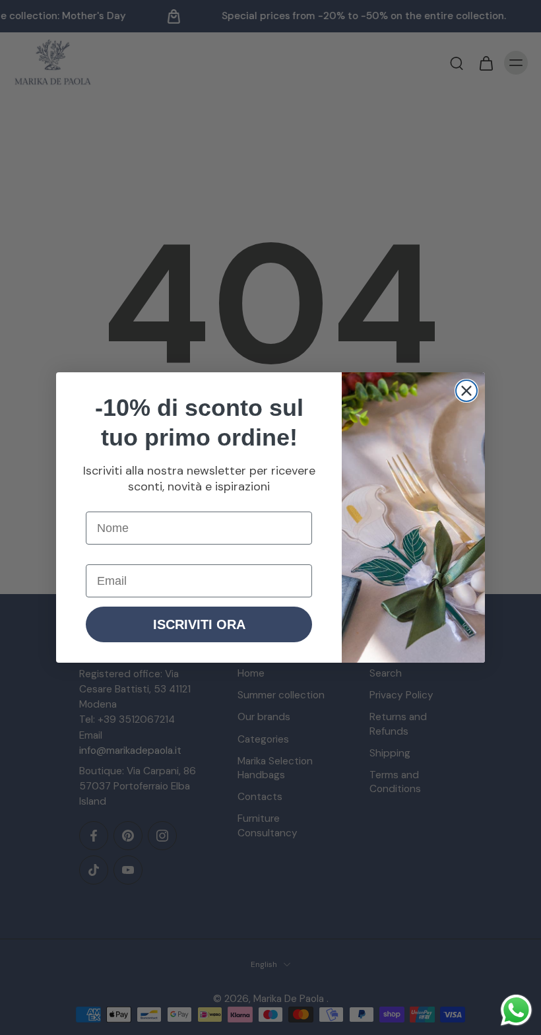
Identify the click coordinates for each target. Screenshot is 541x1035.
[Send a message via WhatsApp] (516, 1010)
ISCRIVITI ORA (199, 624)
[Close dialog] (466, 390)
